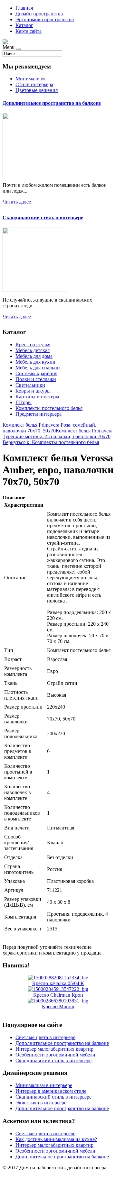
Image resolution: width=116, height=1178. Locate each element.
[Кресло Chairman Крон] (58, 989)
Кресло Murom (58, 1006)
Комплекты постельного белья (48, 408)
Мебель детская (32, 350)
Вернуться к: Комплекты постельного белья (51, 442)
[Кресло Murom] (58, 1000)
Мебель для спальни (37, 367)
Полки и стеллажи (35, 379)
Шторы (23, 402)
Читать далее (17, 201)
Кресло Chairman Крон (58, 995)
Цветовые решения (36, 90)
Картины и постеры (37, 396)
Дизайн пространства (39, 13)
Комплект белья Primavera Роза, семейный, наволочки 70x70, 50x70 (49, 427)
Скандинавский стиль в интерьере (43, 217)
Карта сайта (28, 31)
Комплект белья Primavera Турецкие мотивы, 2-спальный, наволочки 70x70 (57, 433)
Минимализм (30, 78)
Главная (24, 8)
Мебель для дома (34, 356)
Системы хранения (36, 373)
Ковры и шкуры (33, 391)
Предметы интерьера (38, 414)
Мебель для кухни (35, 362)
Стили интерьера (34, 84)
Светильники (30, 385)
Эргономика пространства (44, 19)
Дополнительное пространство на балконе (52, 103)
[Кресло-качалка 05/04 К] (58, 977)
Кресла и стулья (32, 344)
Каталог (24, 25)
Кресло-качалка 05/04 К (58, 983)
